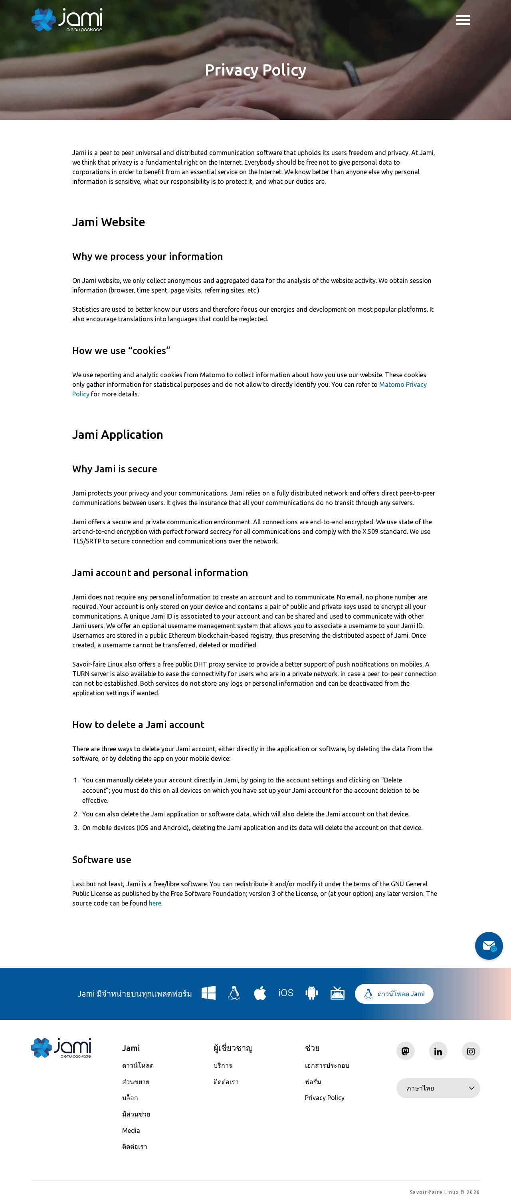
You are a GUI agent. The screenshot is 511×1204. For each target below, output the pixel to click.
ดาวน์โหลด (138, 1065)
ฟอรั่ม (313, 1081)
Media (131, 1130)
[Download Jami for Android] (312, 996)
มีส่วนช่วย (136, 1114)
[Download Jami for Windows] (209, 996)
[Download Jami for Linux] (234, 996)
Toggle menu (468, 20)
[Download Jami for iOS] (286, 996)
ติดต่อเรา (134, 1146)
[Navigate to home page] (67, 20)
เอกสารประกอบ (327, 1065)
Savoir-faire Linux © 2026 (445, 1192)
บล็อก (130, 1097)
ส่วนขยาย (135, 1081)
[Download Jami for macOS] (260, 996)
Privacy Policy (325, 1097)
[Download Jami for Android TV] (338, 996)
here (155, 903)
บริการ (223, 1065)
